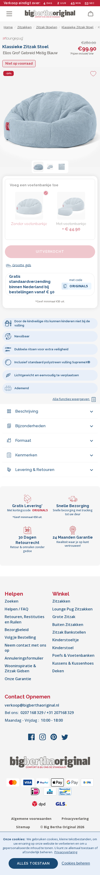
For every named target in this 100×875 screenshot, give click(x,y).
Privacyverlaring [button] (65, 852)
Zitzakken (61, 601)
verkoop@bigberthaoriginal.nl (32, 705)
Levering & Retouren (34, 469)
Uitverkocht (50, 252)
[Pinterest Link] (54, 739)
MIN (78, 3)
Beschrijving (26, 411)
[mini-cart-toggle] (90, 14)
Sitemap (23, 827)
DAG (49, 3)
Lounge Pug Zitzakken (72, 609)
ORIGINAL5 (79, 287)
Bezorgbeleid (17, 629)
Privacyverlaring (75, 818)
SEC (91, 3)
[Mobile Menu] (9, 13)
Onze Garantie (18, 678)
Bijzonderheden (30, 425)
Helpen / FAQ (16, 609)
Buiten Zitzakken (67, 624)
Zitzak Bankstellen (69, 632)
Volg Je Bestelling (20, 637)
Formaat (23, 440)
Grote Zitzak (63, 616)
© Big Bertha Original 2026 (62, 827)
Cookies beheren (76, 863)
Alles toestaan (33, 863)
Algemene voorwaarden (31, 818)
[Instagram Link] (43, 739)
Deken (58, 670)
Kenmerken (26, 455)
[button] (38, 166)
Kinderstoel (62, 647)
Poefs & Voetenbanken (73, 655)
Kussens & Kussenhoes (73, 663)
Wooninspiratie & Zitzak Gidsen (20, 668)
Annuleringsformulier (24, 658)
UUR (63, 3)
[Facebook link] (32, 739)
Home (8, 27)
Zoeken (11, 601)
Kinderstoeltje (65, 639)
